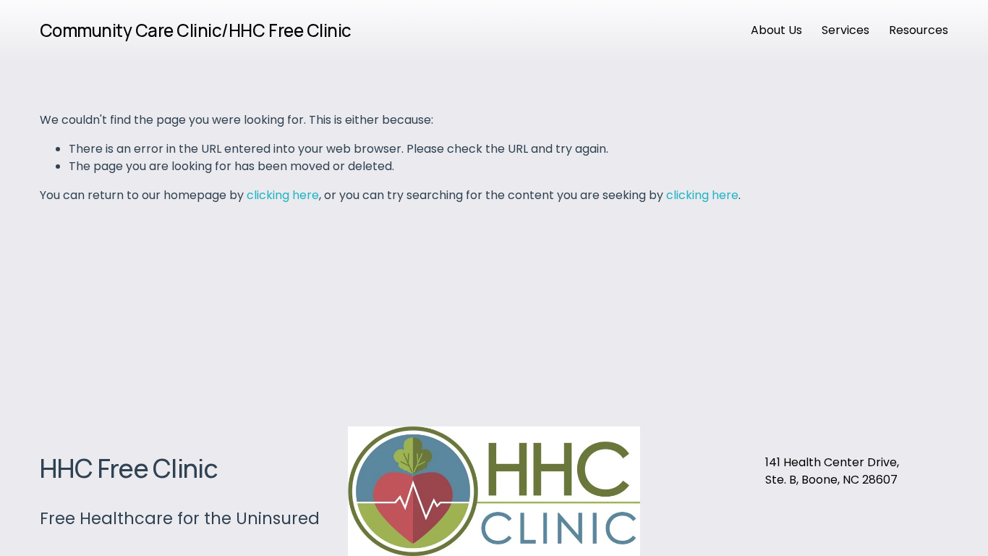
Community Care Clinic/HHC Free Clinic (196, 30)
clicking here (283, 195)
